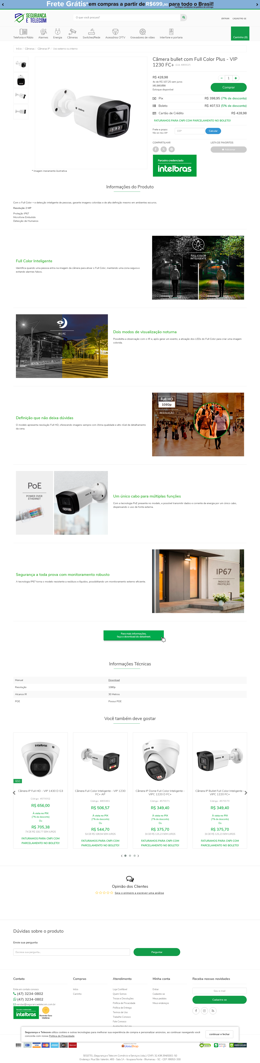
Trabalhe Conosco (122, 1017)
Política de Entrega (122, 1007)
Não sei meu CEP (160, 133)
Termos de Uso (120, 1012)
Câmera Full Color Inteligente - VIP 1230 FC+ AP (100, 792)
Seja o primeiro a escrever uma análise (139, 893)
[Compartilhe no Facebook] (156, 149)
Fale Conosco (119, 1021)
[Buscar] (183, 17)
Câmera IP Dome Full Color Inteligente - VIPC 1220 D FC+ (160, 792)
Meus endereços (161, 1003)
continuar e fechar (219, 1034)
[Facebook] (196, 1011)
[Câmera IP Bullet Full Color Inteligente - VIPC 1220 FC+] (220, 760)
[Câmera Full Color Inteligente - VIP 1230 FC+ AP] (100, 760)
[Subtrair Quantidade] (221, 78)
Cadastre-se (239, 18)
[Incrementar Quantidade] (235, 78)
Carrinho (77, 994)
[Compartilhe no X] (164, 149)
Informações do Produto (130, 187)
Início (75, 989)
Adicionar (229, 149)
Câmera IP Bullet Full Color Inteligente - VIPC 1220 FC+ (219, 792)
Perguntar (156, 952)
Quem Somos (119, 994)
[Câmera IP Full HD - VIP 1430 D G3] (40, 760)
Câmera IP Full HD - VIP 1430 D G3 (40, 791)
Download (114, 680)
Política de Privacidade (61, 1036)
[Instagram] (204, 1011)
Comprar (229, 87)
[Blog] (213, 1011)
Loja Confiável (120, 989)
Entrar (225, 18)
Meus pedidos (159, 998)
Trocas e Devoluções (123, 998)
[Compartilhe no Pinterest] (172, 149)
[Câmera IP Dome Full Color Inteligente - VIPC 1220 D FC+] (160, 760)
